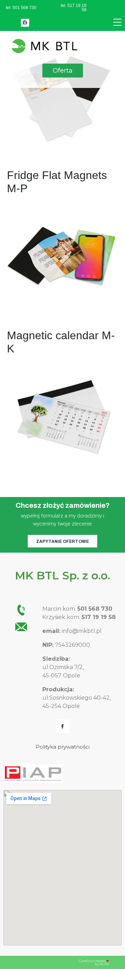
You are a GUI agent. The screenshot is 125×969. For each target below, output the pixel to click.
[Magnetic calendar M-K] (62, 416)
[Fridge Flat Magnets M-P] (62, 256)
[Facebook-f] (62, 726)
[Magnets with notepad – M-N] (62, 96)
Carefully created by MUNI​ (94, 962)
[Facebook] (25, 23)
